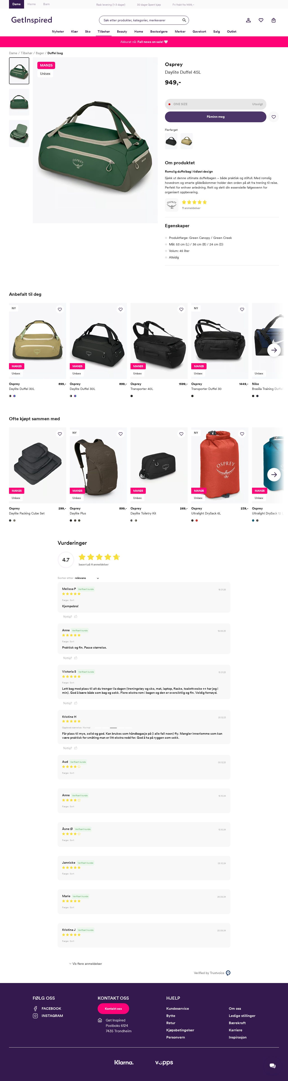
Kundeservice (177, 1008)
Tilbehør (26, 53)
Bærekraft (237, 1023)
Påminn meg (216, 116)
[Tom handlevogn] (273, 20)
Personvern (175, 1037)
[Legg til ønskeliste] (273, 116)
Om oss (235, 1008)
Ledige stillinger (242, 1016)
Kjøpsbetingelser (180, 1030)
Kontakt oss (113, 1008)
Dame (13, 53)
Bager (40, 53)
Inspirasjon (238, 1037)
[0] (261, 20)
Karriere (235, 1030)
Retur (170, 1023)
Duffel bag (55, 53)
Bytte (170, 1016)
